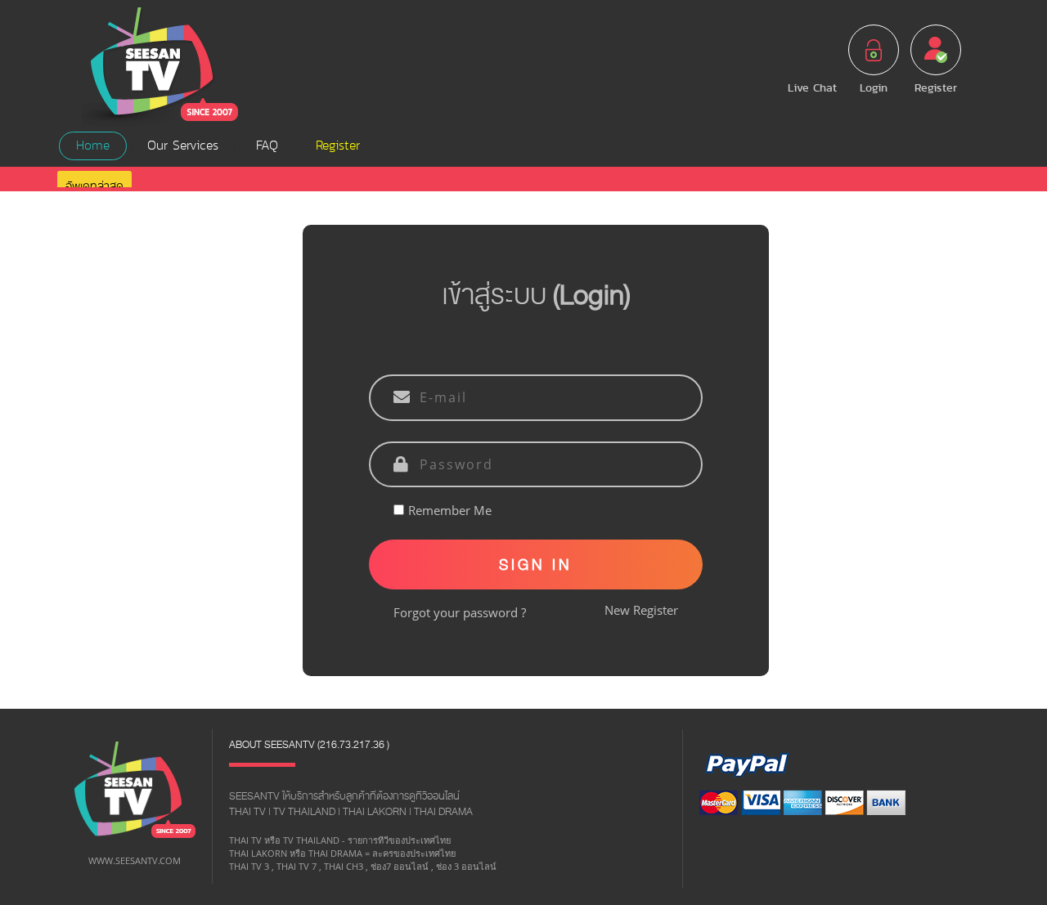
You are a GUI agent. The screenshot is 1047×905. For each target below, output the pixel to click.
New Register (641, 610)
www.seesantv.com (134, 860)
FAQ (267, 146)
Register (338, 146)
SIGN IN (536, 564)
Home (93, 146)
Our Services (182, 146)
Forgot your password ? (459, 612)
